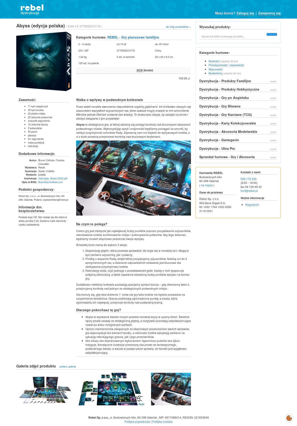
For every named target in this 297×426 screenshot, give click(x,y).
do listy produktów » (178, 27)
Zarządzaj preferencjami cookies (289, 417)
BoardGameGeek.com (50, 182)
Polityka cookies (162, 421)
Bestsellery (216, 73)
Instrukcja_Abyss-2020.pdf (52, 178)
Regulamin (252, 204)
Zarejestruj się (269, 13)
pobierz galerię (67, 366)
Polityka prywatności (137, 421)
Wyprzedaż (216, 69)
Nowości (214, 61)
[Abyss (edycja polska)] (44, 389)
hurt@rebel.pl (249, 191)
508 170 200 (249, 179)
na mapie (207, 185)
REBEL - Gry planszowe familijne (133, 37)
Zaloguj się (245, 13)
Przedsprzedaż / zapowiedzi (226, 65)
